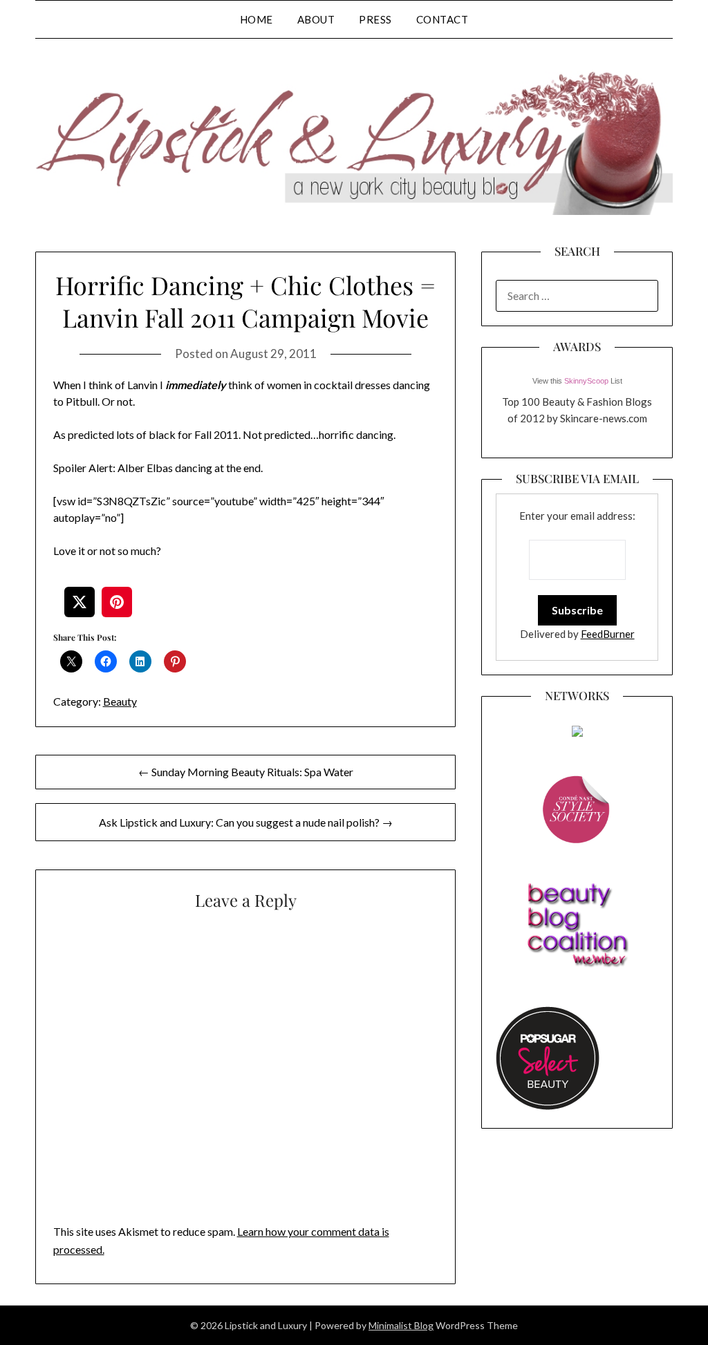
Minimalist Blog (401, 1325)
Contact (442, 19)
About (316, 19)
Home (256, 19)
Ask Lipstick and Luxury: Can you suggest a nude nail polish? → (246, 822)
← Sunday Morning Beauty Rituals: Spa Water (245, 771)
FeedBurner (608, 634)
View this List (577, 381)
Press (375, 19)
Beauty (120, 701)
